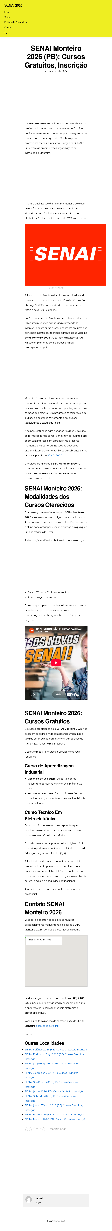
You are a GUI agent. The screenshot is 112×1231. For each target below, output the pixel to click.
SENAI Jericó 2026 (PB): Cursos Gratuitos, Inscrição (54, 1091)
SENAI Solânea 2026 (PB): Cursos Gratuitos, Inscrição (56, 1049)
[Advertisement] (56, 99)
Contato (8, 27)
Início (6, 11)
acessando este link (47, 1025)
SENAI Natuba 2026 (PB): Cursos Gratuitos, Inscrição (55, 1119)
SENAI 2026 (54, 455)
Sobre (7, 17)
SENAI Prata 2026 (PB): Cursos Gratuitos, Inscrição (54, 1114)
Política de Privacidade (16, 22)
